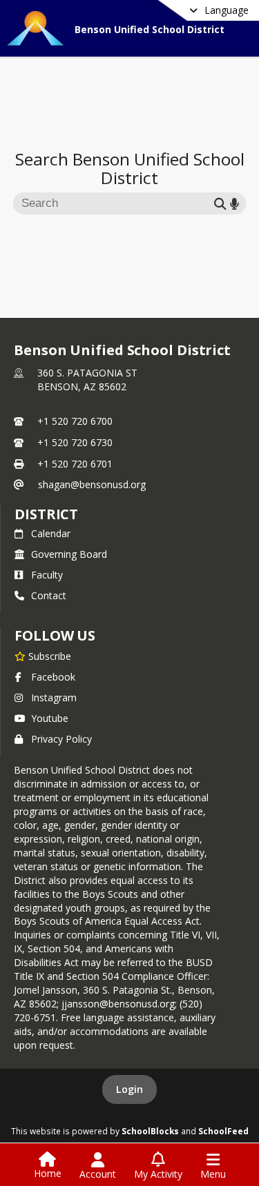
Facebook (53, 676)
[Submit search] (220, 203)
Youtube (49, 718)
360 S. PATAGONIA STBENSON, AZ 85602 (87, 379)
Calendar (50, 533)
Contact (48, 595)
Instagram (54, 697)
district (46, 514)
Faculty (47, 574)
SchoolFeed (223, 1130)
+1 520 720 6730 (75, 442)
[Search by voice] (234, 203)
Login (129, 1089)
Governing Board (69, 554)
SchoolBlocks (150, 1130)
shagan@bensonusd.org (92, 484)
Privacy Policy (61, 738)
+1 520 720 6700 (75, 421)
